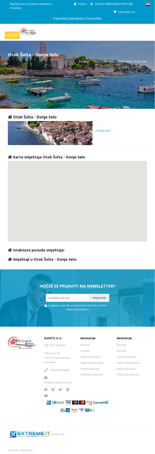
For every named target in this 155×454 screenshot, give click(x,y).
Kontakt (85, 351)
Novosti (85, 345)
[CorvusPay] (101, 402)
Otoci (96, 61)
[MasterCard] (75, 402)
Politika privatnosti (91, 374)
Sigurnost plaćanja (91, 362)
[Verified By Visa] (81, 410)
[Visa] (68, 402)
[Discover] (89, 402)
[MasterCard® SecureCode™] (74, 410)
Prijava (82, 4)
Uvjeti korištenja (90, 357)
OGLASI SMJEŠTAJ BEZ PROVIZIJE (113, 4)
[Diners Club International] (58, 402)
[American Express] (48, 402)
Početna (84, 61)
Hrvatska (109, 61)
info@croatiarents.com (58, 382)
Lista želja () (126, 12)
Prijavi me (99, 298)
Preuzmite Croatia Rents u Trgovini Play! (77, 18)
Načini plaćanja (89, 368)
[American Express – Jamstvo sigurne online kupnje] (65, 410)
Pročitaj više (103, 130)
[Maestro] (82, 402)
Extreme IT (26, 450)
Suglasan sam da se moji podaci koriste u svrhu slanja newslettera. (77, 307)
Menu (11, 35)
